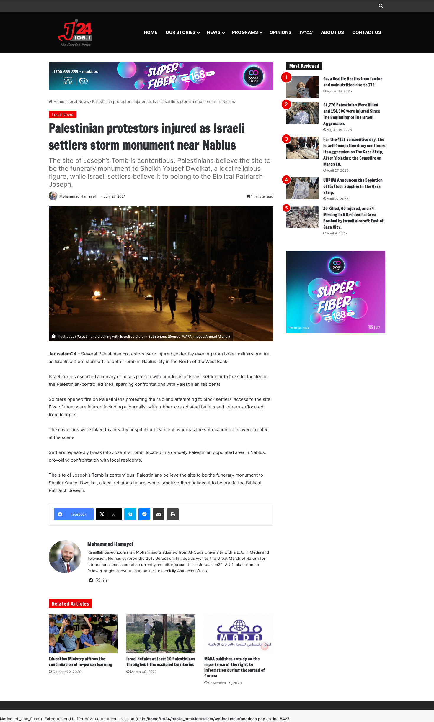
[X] (98, 580)
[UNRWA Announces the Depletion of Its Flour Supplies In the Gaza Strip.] (302, 188)
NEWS (214, 32)
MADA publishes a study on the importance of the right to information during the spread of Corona (234, 667)
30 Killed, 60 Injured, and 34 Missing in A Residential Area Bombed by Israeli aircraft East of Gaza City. (353, 218)
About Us (332, 32)
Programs (245, 32)
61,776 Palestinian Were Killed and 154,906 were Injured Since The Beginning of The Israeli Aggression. (351, 114)
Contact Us (366, 32)
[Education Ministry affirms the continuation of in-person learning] (83, 633)
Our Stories (180, 32)
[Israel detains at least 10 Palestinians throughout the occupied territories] (160, 633)
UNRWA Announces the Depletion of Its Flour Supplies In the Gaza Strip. (353, 186)
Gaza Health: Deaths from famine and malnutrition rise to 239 (352, 82)
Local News (78, 101)
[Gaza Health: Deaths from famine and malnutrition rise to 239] (302, 87)
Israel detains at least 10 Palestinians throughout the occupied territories (160, 661)
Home (150, 32)
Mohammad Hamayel (77, 196)
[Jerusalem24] (77, 32)
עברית (306, 32)
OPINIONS (280, 32)
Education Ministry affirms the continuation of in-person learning (80, 661)
